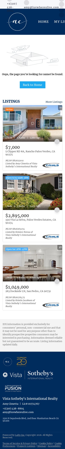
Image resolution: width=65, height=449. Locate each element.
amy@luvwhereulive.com (18, 412)
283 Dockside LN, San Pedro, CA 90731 (28, 291)
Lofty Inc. (20, 435)
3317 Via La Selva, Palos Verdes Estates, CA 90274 (30, 221)
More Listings (54, 101)
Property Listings (26, 446)
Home (43, 22)
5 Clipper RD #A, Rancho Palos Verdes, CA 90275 (30, 153)
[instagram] (61, 4)
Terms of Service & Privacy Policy (20, 443)
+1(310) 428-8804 (13, 408)
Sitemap (41, 446)
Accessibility (54, 446)
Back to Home (32, 85)
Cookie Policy (46, 443)
